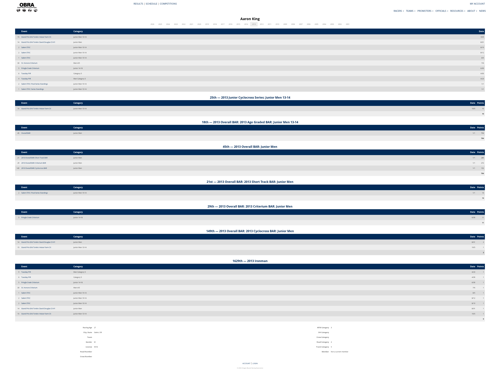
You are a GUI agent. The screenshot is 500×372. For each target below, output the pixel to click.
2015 (238, 24)
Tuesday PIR (26, 73)
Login (255, 363)
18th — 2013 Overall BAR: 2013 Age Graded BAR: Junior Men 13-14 (250, 122)
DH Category (323, 332)
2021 (191, 24)
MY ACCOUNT (477, 3)
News (482, 11)
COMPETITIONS (168, 3)
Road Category (323, 342)
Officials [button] (441, 11)
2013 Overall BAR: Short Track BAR (34, 158)
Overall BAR (25, 133)
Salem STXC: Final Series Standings (34, 84)
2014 (246, 24)
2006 (308, 24)
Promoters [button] (424, 11)
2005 (316, 24)
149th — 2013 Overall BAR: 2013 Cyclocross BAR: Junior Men (250, 231)
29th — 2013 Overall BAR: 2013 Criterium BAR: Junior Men (250, 206)
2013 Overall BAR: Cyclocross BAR (34, 168)
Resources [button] (457, 11)
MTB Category (323, 327)
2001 (347, 24)
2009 (285, 24)
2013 (254, 24)
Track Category (322, 347)
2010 (277, 24)
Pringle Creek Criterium (30, 68)
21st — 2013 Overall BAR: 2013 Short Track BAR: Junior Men (250, 182)
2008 (293, 24)
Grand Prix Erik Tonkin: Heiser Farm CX (36, 37)
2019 (207, 24)
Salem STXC (25, 47)
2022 (183, 24)
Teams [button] (410, 11)
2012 (262, 24)
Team (89, 337)
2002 (340, 24)
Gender (89, 342)
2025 (160, 24)
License (89, 347)
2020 (199, 24)
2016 (230, 24)
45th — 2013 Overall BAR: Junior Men (250, 147)
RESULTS (138, 3)
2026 (152, 24)
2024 (168, 24)
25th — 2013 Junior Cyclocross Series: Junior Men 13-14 (250, 97)
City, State (87, 332)
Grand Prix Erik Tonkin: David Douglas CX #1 (38, 42)
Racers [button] (398, 11)
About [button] (471, 11)
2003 (332, 24)
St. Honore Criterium (29, 63)
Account (246, 363)
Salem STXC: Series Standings (32, 89)
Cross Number (86, 356)
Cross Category (323, 337)
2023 (176, 24)
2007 (301, 24)
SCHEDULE (151, 3)
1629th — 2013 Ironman (250, 261)
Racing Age (87, 327)
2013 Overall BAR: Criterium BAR (33, 163)
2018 (215, 24)
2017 (222, 24)
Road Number (86, 351)
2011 (269, 24)
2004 (324, 24)
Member (325, 351)
